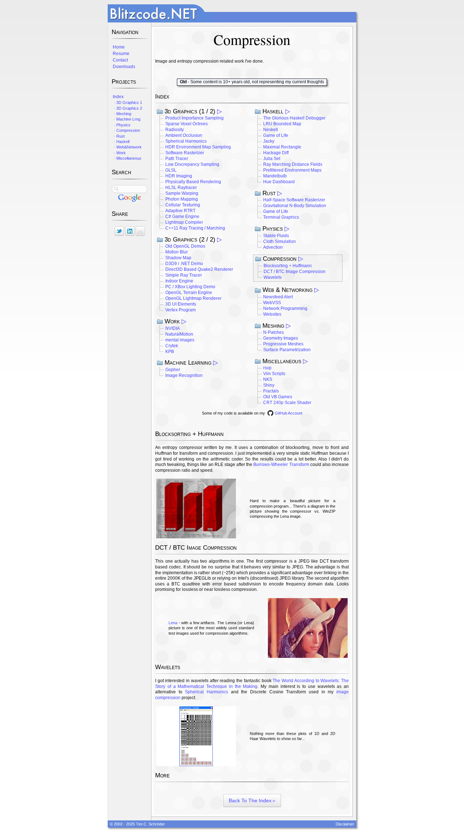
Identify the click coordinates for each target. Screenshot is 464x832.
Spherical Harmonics (186, 141)
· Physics (121, 125)
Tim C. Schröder (150, 824)
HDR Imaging (178, 175)
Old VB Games (277, 396)
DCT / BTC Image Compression (295, 271)
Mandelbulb (275, 175)
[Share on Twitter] (119, 231)
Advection (273, 247)
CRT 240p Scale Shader (287, 402)
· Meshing (121, 114)
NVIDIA (172, 328)
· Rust (118, 136)
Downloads (123, 66)
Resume (120, 53)
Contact (120, 60)
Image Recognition (184, 375)
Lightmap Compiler (184, 222)
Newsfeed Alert (278, 296)
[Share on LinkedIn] (129, 231)
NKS (267, 379)
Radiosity (174, 129)
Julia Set (271, 158)
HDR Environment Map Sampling (198, 147)
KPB (169, 351)
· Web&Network (127, 147)
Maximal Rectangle (282, 147)
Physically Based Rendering (193, 181)
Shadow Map (178, 257)
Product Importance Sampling (194, 118)
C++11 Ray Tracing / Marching (195, 228)
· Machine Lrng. (126, 119)
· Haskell (120, 141)
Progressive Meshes (283, 343)
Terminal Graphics (281, 217)
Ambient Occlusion (183, 135)
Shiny (268, 385)
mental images (179, 340)
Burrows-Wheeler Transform (281, 464)
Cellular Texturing (182, 204)
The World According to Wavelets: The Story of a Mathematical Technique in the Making (252, 683)
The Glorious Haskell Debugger (294, 118)
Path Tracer (176, 158)
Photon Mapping (181, 199)
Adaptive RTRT (180, 210)
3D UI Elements (180, 304)
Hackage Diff (276, 152)
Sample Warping (181, 193)
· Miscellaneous (126, 158)
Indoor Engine (179, 280)
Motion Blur (176, 252)
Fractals (271, 391)
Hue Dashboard (279, 181)
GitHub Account (288, 413)
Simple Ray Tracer (183, 275)
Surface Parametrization (287, 349)
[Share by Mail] (140, 231)
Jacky (268, 141)
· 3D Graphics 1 (127, 102)
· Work (119, 153)
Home (118, 47)
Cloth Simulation (279, 241)
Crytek (171, 345)
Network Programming (285, 308)
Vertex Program (180, 309)
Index (118, 96)
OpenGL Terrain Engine (188, 292)
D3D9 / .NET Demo (184, 263)
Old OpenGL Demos (185, 246)
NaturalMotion (179, 334)
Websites (272, 314)
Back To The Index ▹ (252, 800)
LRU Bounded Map (282, 123)
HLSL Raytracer (181, 187)
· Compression (126, 130)
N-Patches (273, 332)
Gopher (172, 369)
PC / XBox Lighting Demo (190, 286)
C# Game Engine (182, 216)
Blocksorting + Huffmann (288, 265)
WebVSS (272, 302)
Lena (173, 623)
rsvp (267, 367)
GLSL (171, 170)
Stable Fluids (276, 235)
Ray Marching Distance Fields (292, 164)
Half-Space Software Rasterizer (294, 199)
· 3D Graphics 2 (127, 108)
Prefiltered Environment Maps (292, 170)
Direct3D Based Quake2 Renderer (199, 269)
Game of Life (275, 135)
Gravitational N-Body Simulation (294, 205)
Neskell (270, 129)
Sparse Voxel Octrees (186, 123)
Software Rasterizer (184, 152)
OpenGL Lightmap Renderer (193, 298)
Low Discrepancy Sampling (192, 164)
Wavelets (273, 277)
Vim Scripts (274, 373)
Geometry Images (280, 338)
